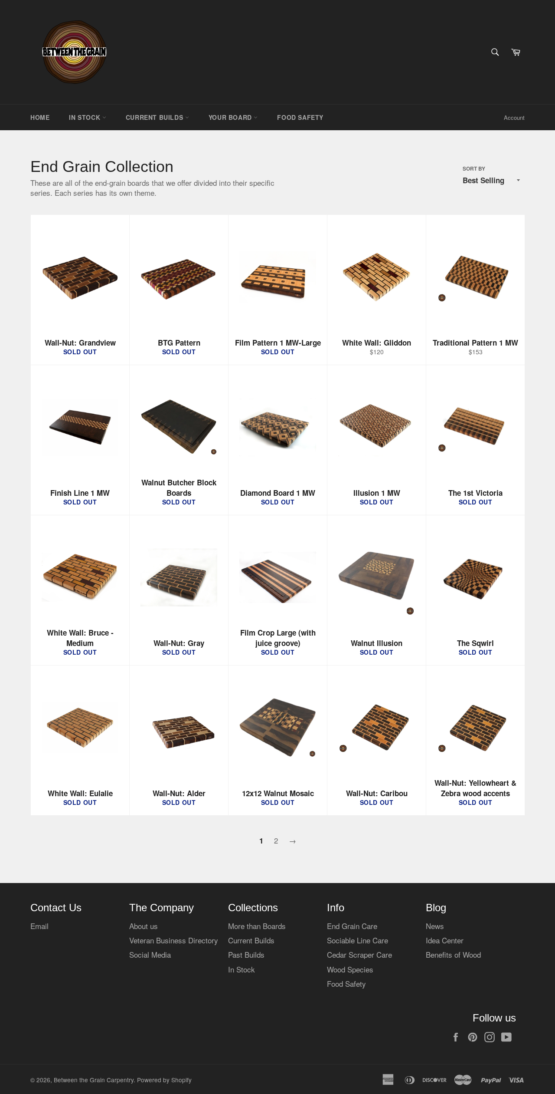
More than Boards (257, 925)
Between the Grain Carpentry (94, 1079)
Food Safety (300, 117)
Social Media (150, 954)
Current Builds (155, 117)
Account (514, 117)
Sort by (474, 168)
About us (143, 925)
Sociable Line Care (357, 940)
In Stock (85, 117)
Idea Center (445, 940)
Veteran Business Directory (173, 940)
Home (39, 117)
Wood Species (350, 969)
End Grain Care (352, 925)
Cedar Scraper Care (359, 954)
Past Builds (246, 954)
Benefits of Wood (453, 954)
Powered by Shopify (164, 1079)
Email (39, 925)
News (435, 925)
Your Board (231, 117)
